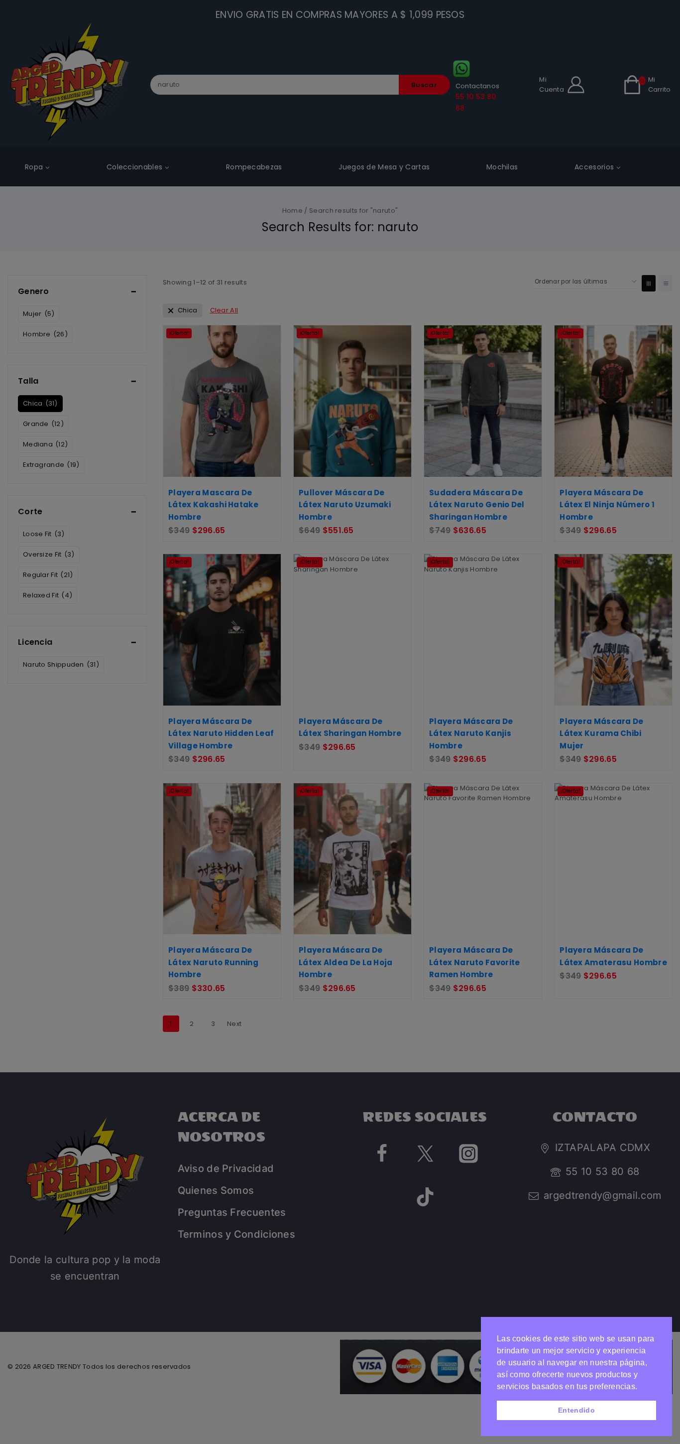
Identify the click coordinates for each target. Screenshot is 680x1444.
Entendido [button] (576, 1410)
